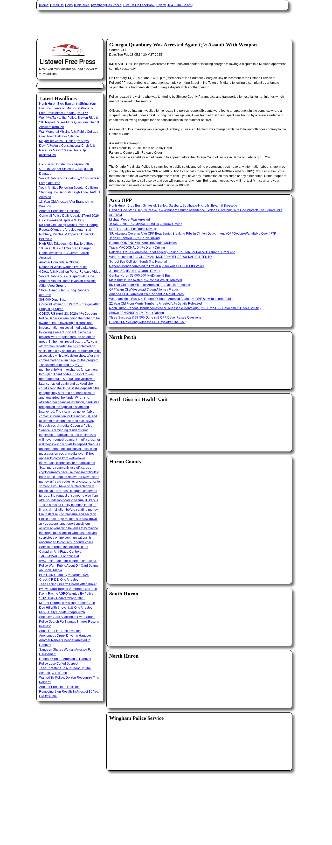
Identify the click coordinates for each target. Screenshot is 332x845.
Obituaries (82, 5)
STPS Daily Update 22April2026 (62, 598)
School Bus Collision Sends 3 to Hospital (138, 261)
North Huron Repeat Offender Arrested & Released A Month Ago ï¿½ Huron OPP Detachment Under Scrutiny (185, 308)
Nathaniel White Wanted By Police (63, 267)
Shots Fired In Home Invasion (60, 631)
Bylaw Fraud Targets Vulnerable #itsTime (68, 589)
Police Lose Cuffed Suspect (58, 663)
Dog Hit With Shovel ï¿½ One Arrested (66, 607)
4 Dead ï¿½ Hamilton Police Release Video (69, 271)
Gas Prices (113, 5)
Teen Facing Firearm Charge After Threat (67, 584)
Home (44, 5)
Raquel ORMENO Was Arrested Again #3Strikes (143, 243)
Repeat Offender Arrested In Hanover (65, 659)
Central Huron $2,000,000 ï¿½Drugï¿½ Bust (140, 275)
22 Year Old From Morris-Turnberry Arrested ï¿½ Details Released (155, 303)
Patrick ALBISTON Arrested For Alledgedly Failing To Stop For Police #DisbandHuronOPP (172, 252)
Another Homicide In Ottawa (59, 262)
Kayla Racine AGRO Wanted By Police (66, 593)
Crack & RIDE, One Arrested (59, 579)
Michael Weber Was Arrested (129, 219)
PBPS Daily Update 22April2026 (62, 612)
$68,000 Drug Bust (52, 299)
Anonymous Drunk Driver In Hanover (65, 635)
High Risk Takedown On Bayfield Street (66, 243)
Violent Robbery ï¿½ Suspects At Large (66, 276)
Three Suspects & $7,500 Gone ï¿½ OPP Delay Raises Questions (155, 317)
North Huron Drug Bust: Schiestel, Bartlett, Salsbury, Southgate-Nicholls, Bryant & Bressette (173, 205)
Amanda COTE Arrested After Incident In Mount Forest (146, 294)
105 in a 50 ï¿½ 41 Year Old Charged (65, 248)
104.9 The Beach (180, 5)
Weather (98, 5)
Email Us (57, 5)
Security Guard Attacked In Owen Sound (67, 617)
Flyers (161, 5)
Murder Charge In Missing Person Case (67, 603)
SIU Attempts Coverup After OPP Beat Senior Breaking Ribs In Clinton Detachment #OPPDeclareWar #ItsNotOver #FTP (192, 233)
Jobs (69, 5)
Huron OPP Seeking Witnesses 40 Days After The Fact (147, 322)
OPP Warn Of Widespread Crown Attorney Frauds (144, 289)
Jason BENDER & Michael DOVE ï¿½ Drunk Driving (145, 224)
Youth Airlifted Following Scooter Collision (68, 187)
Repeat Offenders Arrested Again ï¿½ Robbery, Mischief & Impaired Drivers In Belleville (67, 234)
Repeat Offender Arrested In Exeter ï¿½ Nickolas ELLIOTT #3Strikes (156, 266)
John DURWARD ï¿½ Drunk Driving (134, 238)
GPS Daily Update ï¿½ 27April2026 (64, 164)
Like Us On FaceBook (139, 5)
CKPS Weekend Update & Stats (61, 220)
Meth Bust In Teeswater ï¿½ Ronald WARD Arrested (145, 280)
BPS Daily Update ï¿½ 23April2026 (64, 575)
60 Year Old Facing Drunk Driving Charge (68, 225)
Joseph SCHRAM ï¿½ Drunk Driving (134, 271)
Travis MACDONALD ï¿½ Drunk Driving (137, 247)
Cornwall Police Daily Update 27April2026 (69, 215)
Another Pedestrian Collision (59, 211)
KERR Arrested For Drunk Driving (132, 229)
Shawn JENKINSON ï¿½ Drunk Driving (136, 313)
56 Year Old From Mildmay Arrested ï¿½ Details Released (149, 285)
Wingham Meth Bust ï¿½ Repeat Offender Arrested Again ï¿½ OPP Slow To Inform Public (171, 299)
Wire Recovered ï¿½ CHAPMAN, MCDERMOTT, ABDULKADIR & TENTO (160, 257)
